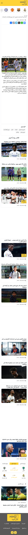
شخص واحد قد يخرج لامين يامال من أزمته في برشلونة (15, 286)
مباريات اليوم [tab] (13, 463)
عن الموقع (24, 528)
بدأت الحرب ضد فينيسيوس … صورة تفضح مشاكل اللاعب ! (15, 240)
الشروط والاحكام (6, 528)
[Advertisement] (14, 40)
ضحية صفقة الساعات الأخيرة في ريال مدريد (15, 188)
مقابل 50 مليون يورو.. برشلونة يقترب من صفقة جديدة (14, 164)
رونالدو (17, 132)
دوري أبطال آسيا (7, 129)
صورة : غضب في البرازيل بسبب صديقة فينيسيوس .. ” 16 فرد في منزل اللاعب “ (16, 386)
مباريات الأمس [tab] (23, 463)
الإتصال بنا (7, 523)
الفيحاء (16, 129)
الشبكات (4, 16)
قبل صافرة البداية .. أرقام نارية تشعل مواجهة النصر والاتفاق (15, 505)
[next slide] (2, 10)
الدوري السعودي (22, 129)
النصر (12, 129)
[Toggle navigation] (2, 3)
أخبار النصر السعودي (18, 16)
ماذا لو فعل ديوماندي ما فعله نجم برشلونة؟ (15, 141)
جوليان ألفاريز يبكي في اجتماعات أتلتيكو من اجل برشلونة (14, 339)
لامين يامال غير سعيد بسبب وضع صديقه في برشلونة (15, 363)
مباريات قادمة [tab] (5, 463)
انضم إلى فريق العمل (15, 523)
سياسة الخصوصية (16, 528)
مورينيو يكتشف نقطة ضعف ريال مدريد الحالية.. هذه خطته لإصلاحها (14, 440)
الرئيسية (25, 15)
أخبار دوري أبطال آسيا (10, 16)
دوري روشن (23, 132)
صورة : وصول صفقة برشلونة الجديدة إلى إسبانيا (14, 264)
